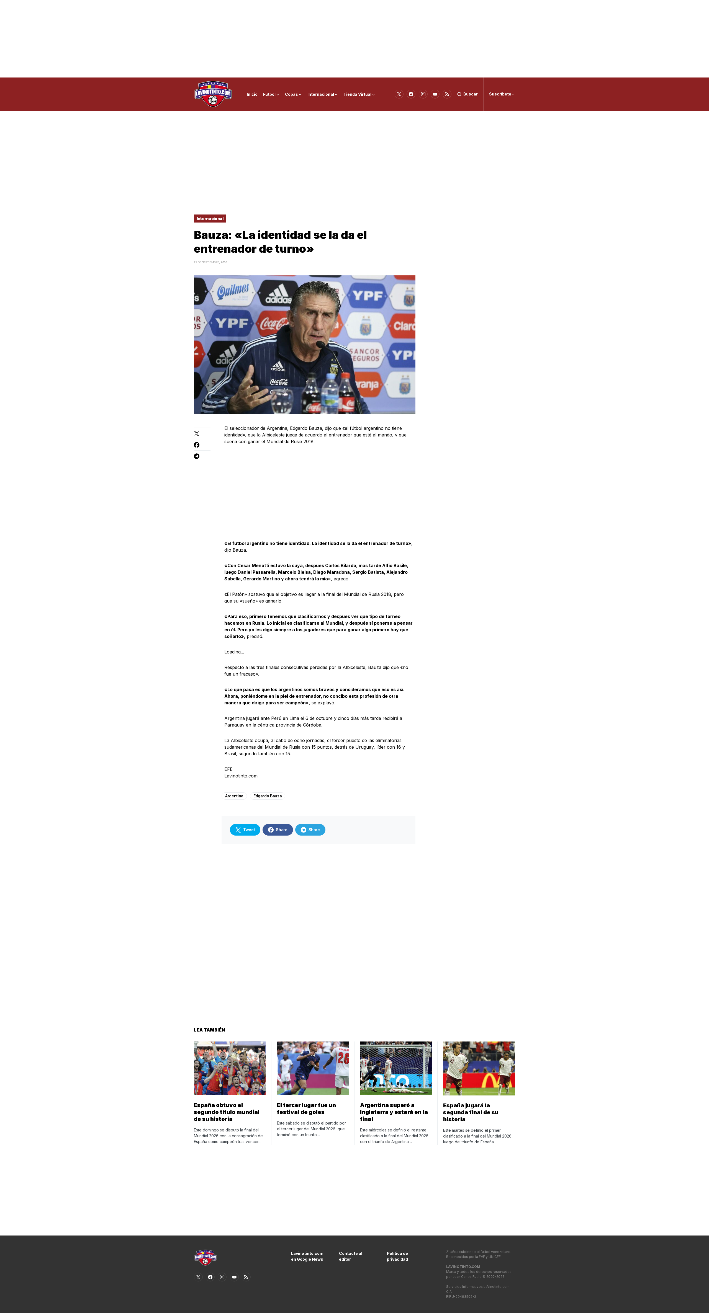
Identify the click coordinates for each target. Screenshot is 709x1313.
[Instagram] (423, 94)
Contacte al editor (350, 1256)
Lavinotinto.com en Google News (306, 1256)
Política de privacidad (397, 1256)
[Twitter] (399, 94)
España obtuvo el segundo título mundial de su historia (227, 1112)
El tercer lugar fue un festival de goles (306, 1108)
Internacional (210, 218)
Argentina (234, 796)
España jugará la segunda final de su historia (471, 1112)
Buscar (470, 94)
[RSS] (447, 94)
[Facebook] (411, 94)
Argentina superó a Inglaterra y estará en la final (394, 1112)
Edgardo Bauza (267, 796)
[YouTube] (435, 94)
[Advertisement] (354, 38)
